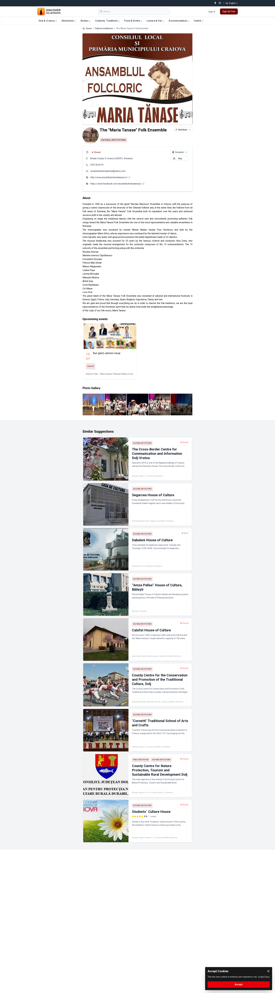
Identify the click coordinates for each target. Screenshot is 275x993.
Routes (85, 20)
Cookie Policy (264, 977)
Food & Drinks (132, 20)
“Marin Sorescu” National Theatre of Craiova (118, 374)
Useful (198, 20)
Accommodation (178, 20)
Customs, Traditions (106, 20)
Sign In (211, 11)
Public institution (141, 759)
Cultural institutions (104, 28)
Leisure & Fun (155, 20)
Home (89, 28)
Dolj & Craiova (47, 20)
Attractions (67, 20)
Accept (238, 984)
